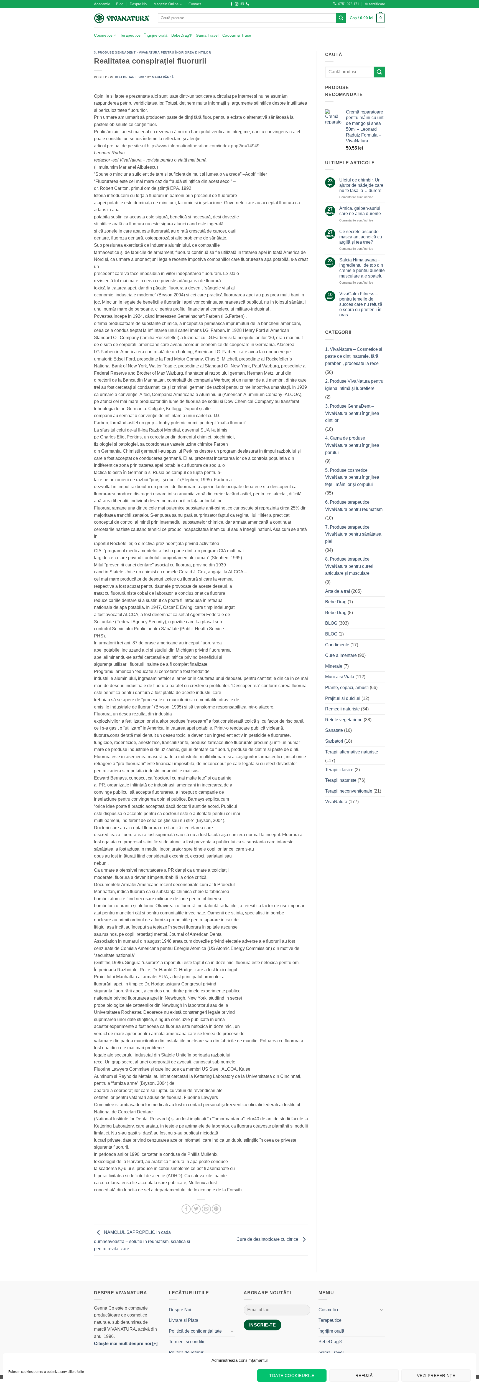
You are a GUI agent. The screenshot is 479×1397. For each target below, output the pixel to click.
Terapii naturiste (340, 780)
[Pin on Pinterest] (216, 1209)
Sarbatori (334, 741)
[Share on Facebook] (186, 1209)
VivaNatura (336, 801)
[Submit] (341, 18)
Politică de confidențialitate (195, 1331)
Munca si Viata (339, 676)
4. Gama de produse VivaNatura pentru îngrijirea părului (352, 445)
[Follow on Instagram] (236, 4)
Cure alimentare (341, 655)
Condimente (337, 644)
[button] (375, 4)
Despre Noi (138, 4)
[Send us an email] (242, 4)
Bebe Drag (335, 601)
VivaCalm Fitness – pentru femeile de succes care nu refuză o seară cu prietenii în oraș (360, 304)
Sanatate (334, 730)
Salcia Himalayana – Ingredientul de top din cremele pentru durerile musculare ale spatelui (362, 268)
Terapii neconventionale (348, 791)
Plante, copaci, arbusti (347, 687)
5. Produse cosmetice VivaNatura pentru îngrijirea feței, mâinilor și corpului (352, 477)
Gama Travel (207, 35)
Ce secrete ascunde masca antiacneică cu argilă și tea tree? (360, 236)
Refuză (364, 1375)
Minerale (333, 666)
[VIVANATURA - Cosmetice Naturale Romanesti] (121, 18)
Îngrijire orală (155, 35)
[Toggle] (232, 1331)
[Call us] (247, 4)
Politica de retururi (187, 1352)
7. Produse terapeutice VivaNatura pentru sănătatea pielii (353, 534)
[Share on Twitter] (196, 1209)
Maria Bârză (163, 77)
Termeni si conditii (186, 1341)
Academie (102, 4)
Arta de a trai (337, 591)
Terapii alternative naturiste (351, 752)
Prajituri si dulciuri (342, 698)
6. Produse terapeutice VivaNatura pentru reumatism (354, 506)
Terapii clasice (339, 769)
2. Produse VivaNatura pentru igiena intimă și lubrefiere (354, 385)
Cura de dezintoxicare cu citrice (267, 1239)
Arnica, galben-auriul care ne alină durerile (360, 211)
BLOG (331, 623)
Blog (119, 4)
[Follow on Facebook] (231, 4)
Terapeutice (130, 35)
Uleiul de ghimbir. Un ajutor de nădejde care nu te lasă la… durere (361, 185)
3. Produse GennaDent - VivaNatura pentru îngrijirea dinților (152, 52)
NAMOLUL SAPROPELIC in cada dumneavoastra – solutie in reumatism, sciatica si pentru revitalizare (142, 1240)
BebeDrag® (181, 35)
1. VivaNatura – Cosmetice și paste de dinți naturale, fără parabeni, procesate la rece (353, 356)
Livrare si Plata (183, 1320)
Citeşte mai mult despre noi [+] (125, 1343)
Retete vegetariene (344, 719)
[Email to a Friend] (206, 1209)
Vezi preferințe (436, 1375)
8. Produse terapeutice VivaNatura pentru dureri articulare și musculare (349, 566)
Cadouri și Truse (236, 35)
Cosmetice (103, 35)
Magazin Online (166, 4)
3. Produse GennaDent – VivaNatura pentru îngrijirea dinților (352, 413)
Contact (194, 4)
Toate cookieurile (292, 1375)
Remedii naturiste (342, 709)
